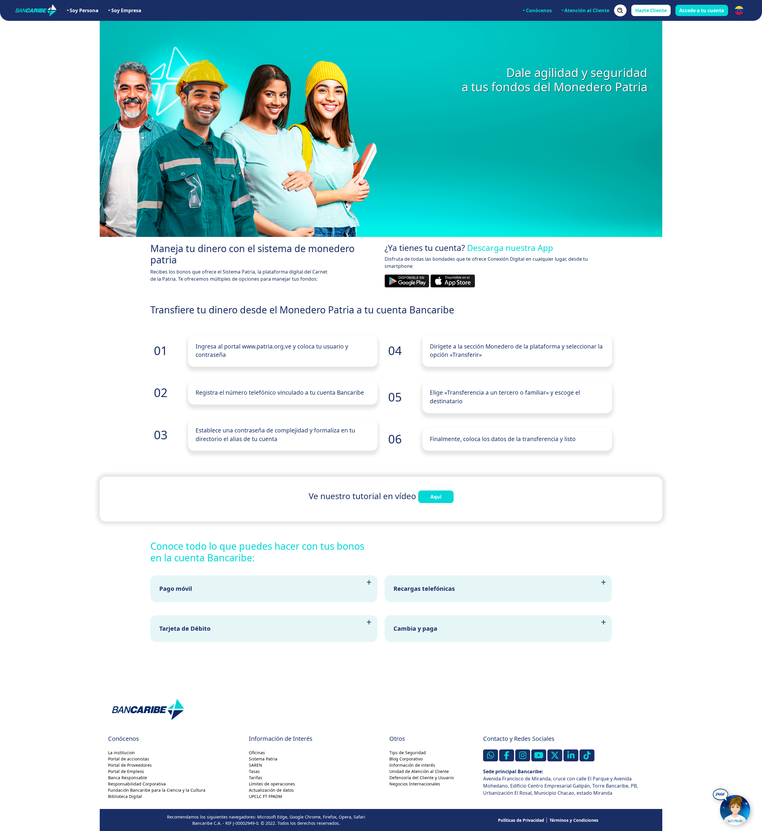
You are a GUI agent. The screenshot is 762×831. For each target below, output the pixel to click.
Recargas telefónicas (424, 589)
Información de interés (412, 765)
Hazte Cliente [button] (651, 10)
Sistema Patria (263, 759)
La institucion (121, 752)
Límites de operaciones (272, 784)
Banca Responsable (127, 777)
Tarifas (255, 777)
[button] (739, 10)
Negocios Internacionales (414, 784)
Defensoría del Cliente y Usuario (421, 777)
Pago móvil (175, 589)
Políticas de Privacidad (521, 820)
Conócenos (539, 10)
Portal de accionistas (128, 759)
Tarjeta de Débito (184, 628)
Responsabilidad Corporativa (137, 784)
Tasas (254, 771)
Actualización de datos (271, 790)
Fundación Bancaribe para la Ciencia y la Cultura (156, 790)
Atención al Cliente (586, 10)
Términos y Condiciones (573, 820)
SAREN (255, 765)
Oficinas (257, 752)
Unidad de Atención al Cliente (419, 771)
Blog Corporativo (406, 759)
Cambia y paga (415, 628)
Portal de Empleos (126, 771)
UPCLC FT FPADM (265, 796)
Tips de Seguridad (407, 752)
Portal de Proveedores (130, 765)
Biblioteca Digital (125, 796)
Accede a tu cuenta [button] (701, 10)
